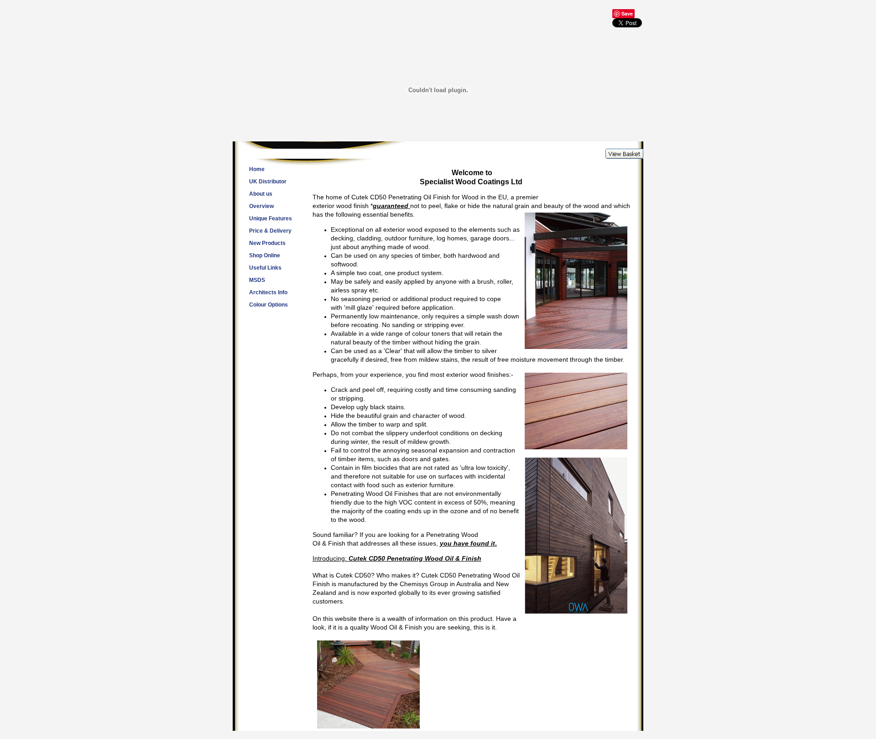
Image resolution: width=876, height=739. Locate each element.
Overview (261, 206)
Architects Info (268, 292)
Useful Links (265, 268)
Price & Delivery (270, 231)
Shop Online (264, 255)
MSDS (257, 280)
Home (257, 169)
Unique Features (270, 218)
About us (260, 194)
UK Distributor (268, 181)
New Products (267, 243)
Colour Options (268, 305)
